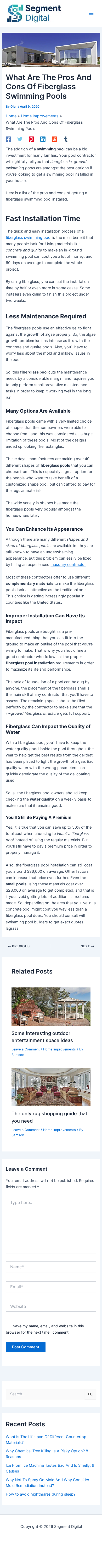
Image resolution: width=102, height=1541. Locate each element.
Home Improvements (59, 1049)
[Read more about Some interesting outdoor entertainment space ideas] (51, 1006)
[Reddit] (54, 139)
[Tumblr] (66, 139)
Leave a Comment (26, 1049)
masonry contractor (68, 564)
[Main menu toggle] (91, 13)
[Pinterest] (31, 139)
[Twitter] (19, 139)
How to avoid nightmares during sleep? (40, 1494)
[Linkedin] (43, 139)
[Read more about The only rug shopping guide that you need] (51, 1087)
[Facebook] (8, 139)
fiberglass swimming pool (28, 237)
